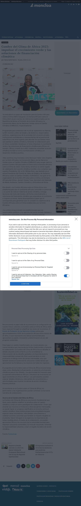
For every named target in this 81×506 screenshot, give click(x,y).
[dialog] (40, 253)
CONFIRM (25, 284)
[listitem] (40, 248)
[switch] (66, 253)
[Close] (77, 220)
